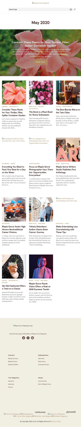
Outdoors (5, 163)
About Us (11, 381)
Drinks (58, 106)
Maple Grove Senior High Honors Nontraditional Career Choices (13, 229)
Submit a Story (12, 361)
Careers (10, 387)
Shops (13, 163)
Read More (40, 62)
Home (67, 223)
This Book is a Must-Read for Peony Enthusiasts (40, 113)
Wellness (41, 223)
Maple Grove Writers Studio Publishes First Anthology (66, 169)
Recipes (4, 282)
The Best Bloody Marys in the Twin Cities (68, 111)
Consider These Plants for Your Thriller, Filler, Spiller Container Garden (40, 44)
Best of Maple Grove (44, 384)
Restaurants (67, 106)
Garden (5, 106)
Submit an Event (13, 358)
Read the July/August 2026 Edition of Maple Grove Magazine (28, 334)
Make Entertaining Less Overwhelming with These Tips (67, 229)
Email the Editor (13, 364)
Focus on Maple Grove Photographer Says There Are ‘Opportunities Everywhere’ (41, 171)
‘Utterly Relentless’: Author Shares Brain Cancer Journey (38, 229)
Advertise (11, 384)
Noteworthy (13, 106)
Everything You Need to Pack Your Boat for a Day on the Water (14, 169)
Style (37, 280)
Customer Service (43, 364)
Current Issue (42, 381)
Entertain (59, 223)
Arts (57, 163)
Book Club (32, 106)
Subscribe (41, 358)
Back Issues (42, 361)
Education (5, 223)
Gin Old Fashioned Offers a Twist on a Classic (13, 287)
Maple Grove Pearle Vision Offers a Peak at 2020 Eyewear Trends (39, 286)
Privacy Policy (56, 421)
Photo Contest (34, 163)
